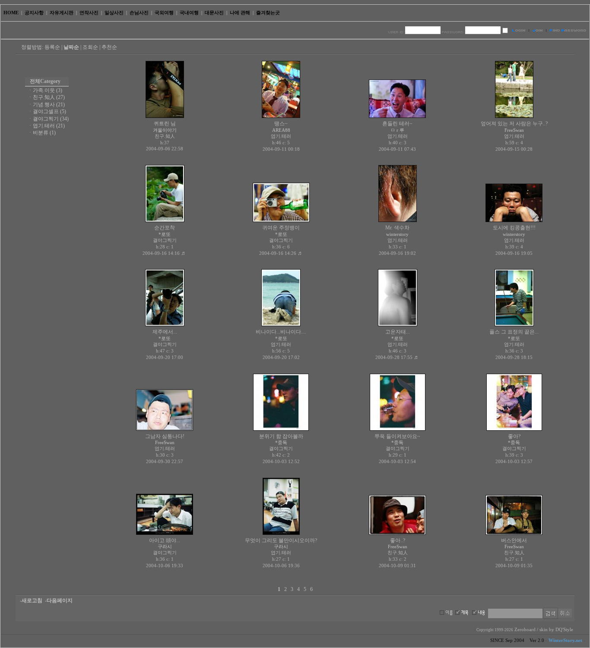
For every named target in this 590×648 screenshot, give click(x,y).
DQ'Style (564, 629)
